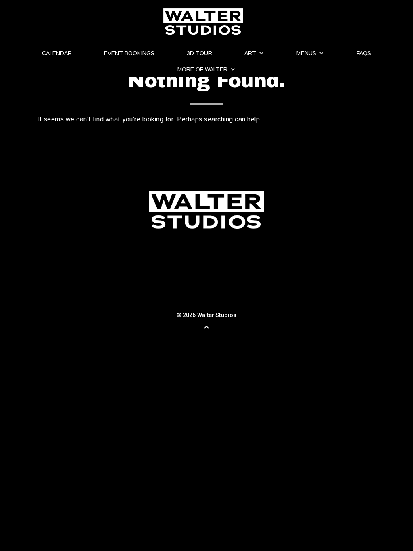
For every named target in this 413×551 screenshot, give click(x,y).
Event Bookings (129, 53)
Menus (306, 53)
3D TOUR (199, 53)
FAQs (364, 53)
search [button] (149, 145)
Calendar (57, 53)
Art (250, 53)
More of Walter (202, 69)
